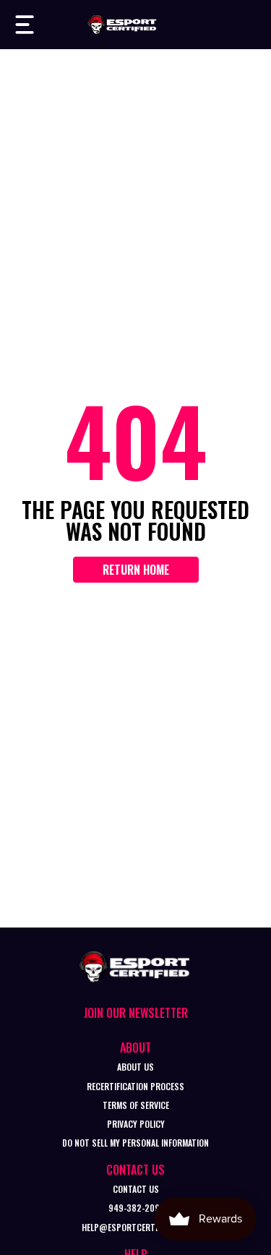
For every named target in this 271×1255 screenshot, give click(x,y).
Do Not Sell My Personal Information (135, 1142)
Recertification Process (135, 1086)
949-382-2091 (135, 1208)
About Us (135, 1067)
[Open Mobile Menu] (24, 24)
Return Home (136, 569)
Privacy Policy (136, 1124)
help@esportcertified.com (136, 1227)
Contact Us (136, 1189)
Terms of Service (136, 1105)
